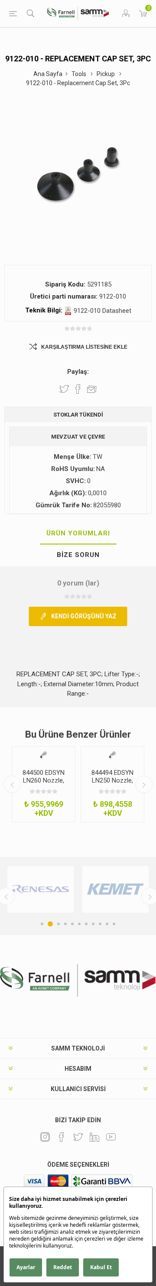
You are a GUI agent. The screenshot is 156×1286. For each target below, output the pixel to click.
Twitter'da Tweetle (64, 389)
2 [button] (49, 924)
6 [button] (79, 924)
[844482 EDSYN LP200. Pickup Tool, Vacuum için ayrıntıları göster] (112, 754)
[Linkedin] (94, 1137)
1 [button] (42, 924)
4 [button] (65, 924)
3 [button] (57, 923)
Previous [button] (12, 784)
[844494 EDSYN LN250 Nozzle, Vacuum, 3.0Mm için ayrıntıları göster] (43, 754)
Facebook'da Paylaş (78, 389)
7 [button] (86, 924)
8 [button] (93, 924)
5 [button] (72, 924)
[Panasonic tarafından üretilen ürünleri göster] (115, 889)
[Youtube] (111, 1137)
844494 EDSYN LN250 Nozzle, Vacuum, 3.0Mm (44, 780)
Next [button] (144, 784)
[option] (43, 784)
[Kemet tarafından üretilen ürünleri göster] (40, 889)
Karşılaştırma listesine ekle (84, 347)
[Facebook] (61, 1137)
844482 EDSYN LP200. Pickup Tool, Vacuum (112, 780)
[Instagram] (45, 1137)
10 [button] (107, 924)
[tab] (78, 533)
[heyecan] (78, 1137)
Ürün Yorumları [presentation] (78, 533)
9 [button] (100, 924)
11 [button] (114, 924)
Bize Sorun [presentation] (78, 555)
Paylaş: (78, 372)
